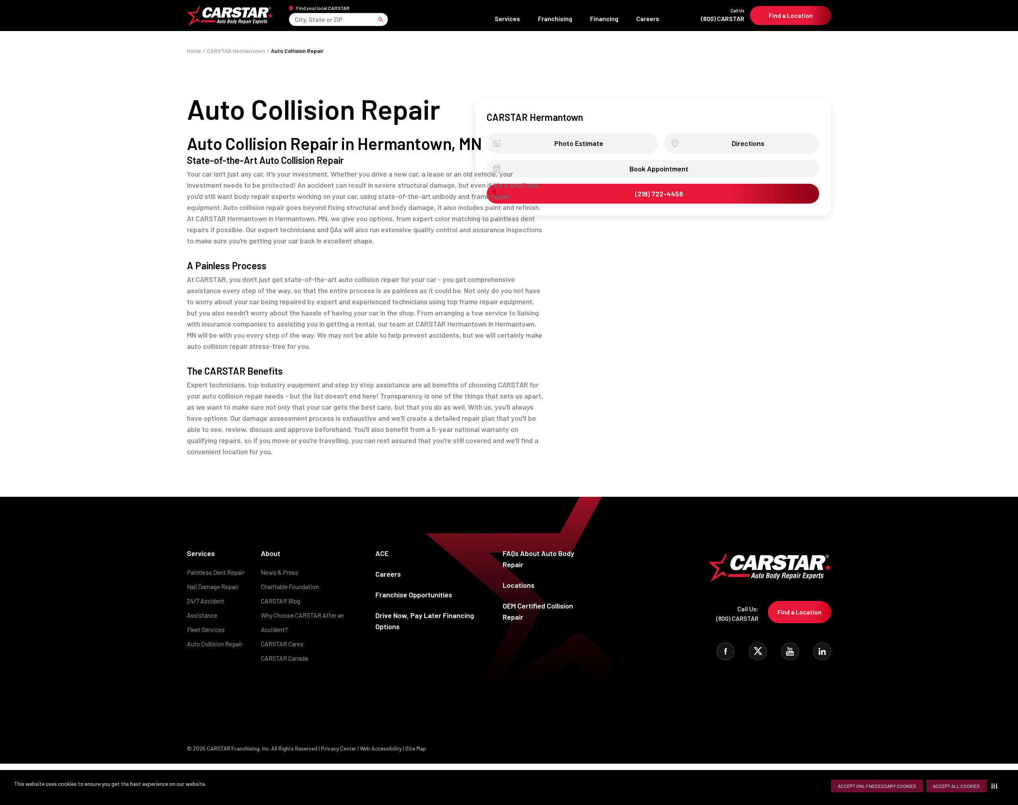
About (270, 553)
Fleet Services (206, 629)
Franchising (555, 18)
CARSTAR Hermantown (236, 50)
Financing (604, 18)
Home (194, 50)
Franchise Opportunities (413, 594)
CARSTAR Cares (282, 644)
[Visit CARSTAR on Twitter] (758, 651)
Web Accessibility (381, 748)
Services (507, 18)
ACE (382, 553)
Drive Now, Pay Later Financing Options (424, 621)
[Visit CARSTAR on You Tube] (790, 651)
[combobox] (295, 19)
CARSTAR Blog (280, 601)
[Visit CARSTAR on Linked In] (822, 651)
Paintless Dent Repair (216, 572)
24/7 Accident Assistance (205, 608)
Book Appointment (658, 168)
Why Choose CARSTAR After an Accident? (302, 622)
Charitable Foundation (290, 586)
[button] (996, 786)
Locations (518, 585)
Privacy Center (339, 748)
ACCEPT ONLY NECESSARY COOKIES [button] (877, 786)
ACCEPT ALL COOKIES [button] (956, 786)
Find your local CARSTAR (323, 8)
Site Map (415, 748)
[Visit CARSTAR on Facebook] (725, 651)
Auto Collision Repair (215, 644)
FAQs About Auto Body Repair (538, 559)
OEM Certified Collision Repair (538, 611)
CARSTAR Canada (284, 658)
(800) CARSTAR (722, 15)
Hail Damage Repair (213, 586)
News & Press (279, 572)
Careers (647, 18)
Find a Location (791, 15)
